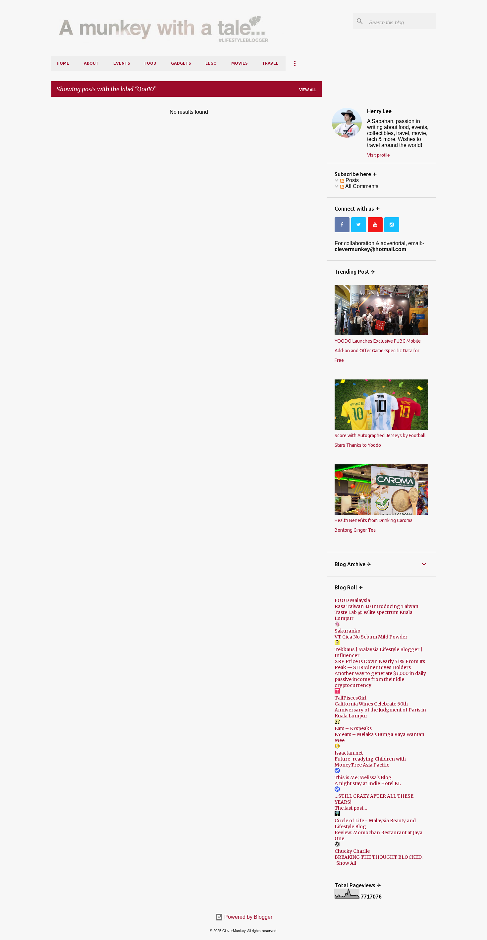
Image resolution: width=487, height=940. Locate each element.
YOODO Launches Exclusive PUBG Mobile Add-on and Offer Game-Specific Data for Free (378, 350)
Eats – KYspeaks (353, 728)
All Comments (361, 186)
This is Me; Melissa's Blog (363, 777)
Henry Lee (379, 111)
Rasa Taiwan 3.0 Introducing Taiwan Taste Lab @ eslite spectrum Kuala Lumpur (376, 612)
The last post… (351, 808)
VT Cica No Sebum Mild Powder (371, 637)
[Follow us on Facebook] (342, 224)
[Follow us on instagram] (391, 224)
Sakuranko (347, 631)
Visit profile (378, 155)
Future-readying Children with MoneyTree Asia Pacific (370, 762)
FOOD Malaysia (352, 600)
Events (121, 63)
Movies (239, 63)
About (91, 63)
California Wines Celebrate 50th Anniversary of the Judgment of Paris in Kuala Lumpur (380, 710)
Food (150, 63)
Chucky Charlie (352, 851)
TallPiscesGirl (350, 698)
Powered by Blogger (247, 917)
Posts (351, 180)
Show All (346, 863)
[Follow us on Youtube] (375, 224)
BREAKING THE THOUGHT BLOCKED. (378, 857)
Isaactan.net (349, 753)
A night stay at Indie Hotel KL (368, 783)
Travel (270, 63)
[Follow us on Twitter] (358, 224)
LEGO (211, 63)
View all (307, 90)
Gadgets (181, 63)
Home (63, 63)
